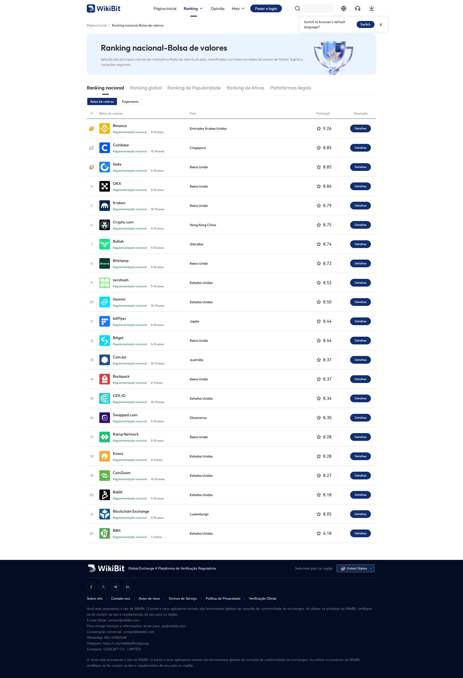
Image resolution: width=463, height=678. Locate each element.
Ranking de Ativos (245, 88)
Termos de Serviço (183, 598)
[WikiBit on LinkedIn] (127, 587)
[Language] (343, 8)
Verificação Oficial (262, 598)
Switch (366, 24)
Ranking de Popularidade (194, 88)
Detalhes (360, 128)
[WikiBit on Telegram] (115, 587)
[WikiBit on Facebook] (91, 587)
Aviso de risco (149, 598)
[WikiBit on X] (103, 587)
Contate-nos (120, 598)
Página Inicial (97, 25)
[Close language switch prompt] (380, 24)
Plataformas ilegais (290, 88)
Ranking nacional (105, 88)
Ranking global (146, 88)
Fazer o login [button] (266, 8)
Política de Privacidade (223, 598)
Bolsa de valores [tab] (102, 101)
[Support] (357, 8)
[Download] (371, 8)
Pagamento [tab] (130, 101)
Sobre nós (94, 598)
